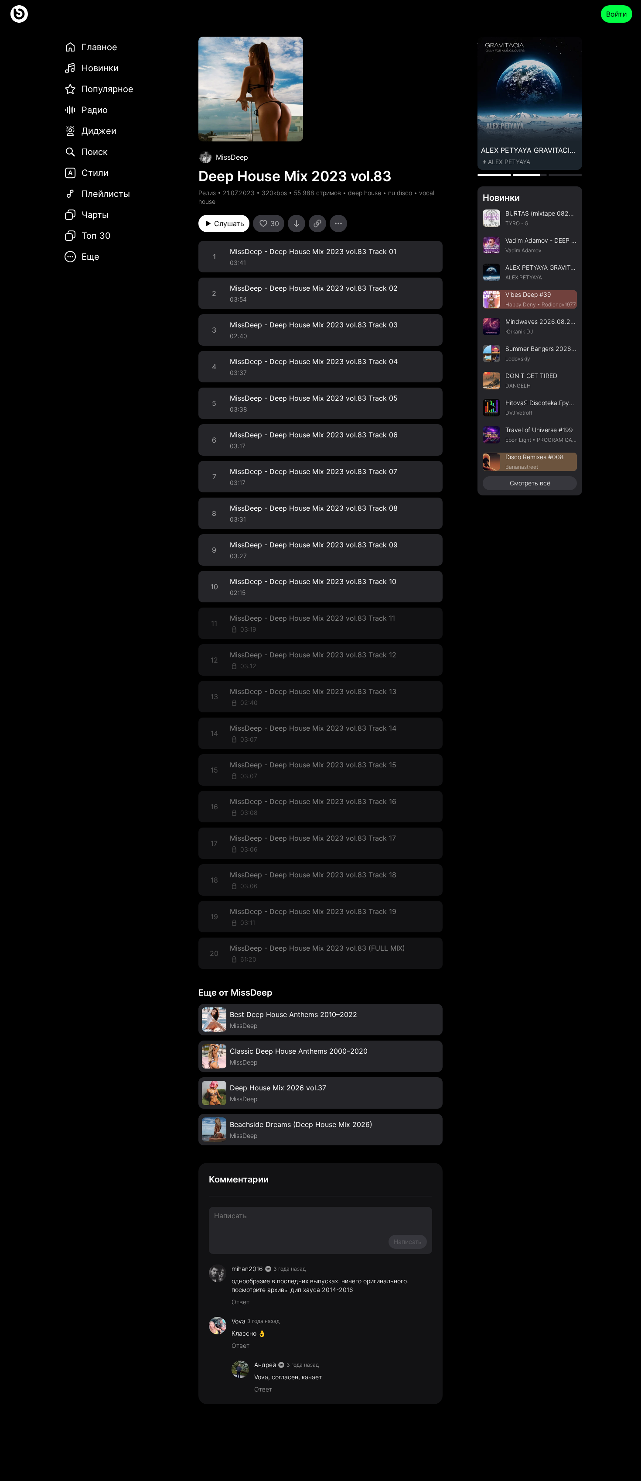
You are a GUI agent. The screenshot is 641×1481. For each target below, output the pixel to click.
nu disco (400, 192)
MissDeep (232, 157)
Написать (408, 1241)
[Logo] (19, 13)
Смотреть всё (530, 483)
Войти (616, 14)
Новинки (501, 197)
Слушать (229, 223)
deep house (364, 192)
